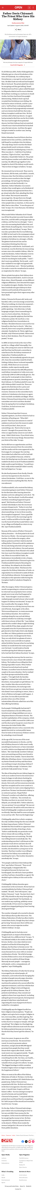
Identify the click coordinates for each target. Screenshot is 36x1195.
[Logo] (18, 7)
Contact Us (18, 1189)
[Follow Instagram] (33, 1141)
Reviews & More (24, 1171)
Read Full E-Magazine (16, 65)
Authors (4, 1158)
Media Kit (28, 1186)
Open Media (6, 1155)
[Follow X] (26, 1141)
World (3, 1177)
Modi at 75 (22, 1165)
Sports (3, 1182)
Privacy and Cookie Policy (12, 1186)
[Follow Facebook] (22, 1141)
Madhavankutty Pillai (18, 23)
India (3, 1175)
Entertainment (6, 1180)
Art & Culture (23, 1175)
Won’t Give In (23, 1167)
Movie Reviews (23, 1177)
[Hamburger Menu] (3, 7)
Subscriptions (5, 1163)
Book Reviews (23, 1180)
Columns (4, 1160)
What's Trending (7, 1171)
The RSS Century (23, 1158)
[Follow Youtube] (29, 1141)
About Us (22, 1186)
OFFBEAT (29, 7)
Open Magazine (24, 1155)
